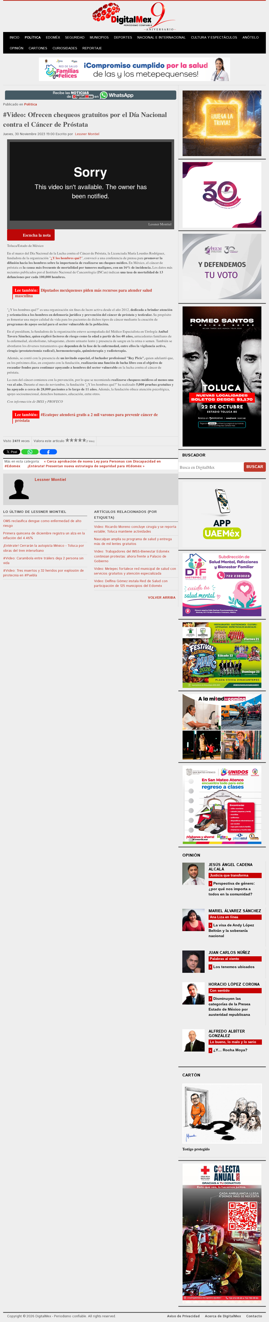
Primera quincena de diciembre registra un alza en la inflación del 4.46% (44, 536)
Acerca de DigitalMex (223, 1316)
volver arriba (161, 597)
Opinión (16, 48)
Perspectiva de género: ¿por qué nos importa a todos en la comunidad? (232, 888)
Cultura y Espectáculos (214, 37)
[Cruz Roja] (222, 1232)
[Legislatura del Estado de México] (222, 122)
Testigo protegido (196, 1149)
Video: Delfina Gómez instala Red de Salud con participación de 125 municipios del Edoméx (131, 583)
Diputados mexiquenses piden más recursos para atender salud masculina (83, 293)
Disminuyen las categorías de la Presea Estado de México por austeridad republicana (229, 1006)
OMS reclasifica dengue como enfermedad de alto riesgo (42, 523)
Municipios (99, 37)
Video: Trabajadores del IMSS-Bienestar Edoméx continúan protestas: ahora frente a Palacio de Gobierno (131, 556)
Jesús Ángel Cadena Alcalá (230, 867)
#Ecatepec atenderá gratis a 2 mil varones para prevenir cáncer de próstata (86, 417)
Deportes (123, 37)
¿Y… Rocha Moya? (229, 1050)
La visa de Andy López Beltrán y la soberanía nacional (231, 930)
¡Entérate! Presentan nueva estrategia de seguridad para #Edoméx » (86, 466)
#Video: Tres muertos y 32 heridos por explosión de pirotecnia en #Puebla (43, 573)
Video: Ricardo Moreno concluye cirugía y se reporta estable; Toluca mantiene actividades (135, 529)
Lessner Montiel (87, 134)
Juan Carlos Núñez (229, 952)
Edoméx (53, 37)
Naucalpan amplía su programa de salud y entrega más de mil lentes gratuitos (133, 541)
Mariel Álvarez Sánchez (235, 911)
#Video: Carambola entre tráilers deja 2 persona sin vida (43, 561)
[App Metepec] (134, 68)
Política (33, 37)
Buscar (254, 467)
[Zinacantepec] (222, 654)
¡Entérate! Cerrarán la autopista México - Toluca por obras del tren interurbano (43, 548)
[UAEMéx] (222, 514)
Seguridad (75, 37)
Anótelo (250, 37)
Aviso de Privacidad (183, 1316)
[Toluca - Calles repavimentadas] (222, 726)
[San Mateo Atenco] (222, 804)
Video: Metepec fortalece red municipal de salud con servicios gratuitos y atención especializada (135, 571)
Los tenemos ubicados (233, 967)
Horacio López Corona (234, 984)
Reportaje (92, 48)
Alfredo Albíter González (227, 1034)
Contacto (254, 1316)
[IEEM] (222, 194)
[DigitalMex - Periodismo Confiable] (134, 17)
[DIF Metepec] (222, 584)
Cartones (38, 48)
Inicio (14, 37)
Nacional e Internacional (161, 37)
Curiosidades (65, 48)
